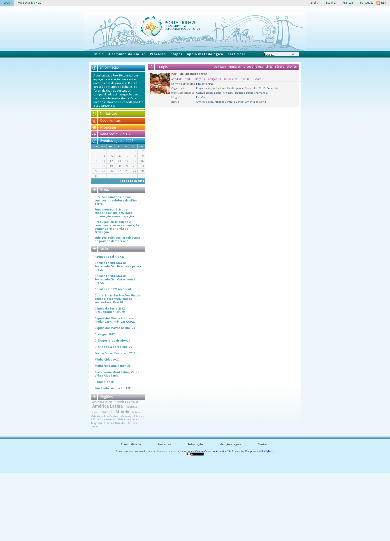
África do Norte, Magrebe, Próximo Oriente (114, 421)
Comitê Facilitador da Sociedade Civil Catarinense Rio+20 (115, 279)
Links (269, 66)
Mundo (122, 411)
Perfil (188, 79)
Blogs (259, 66)
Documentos (110, 120)
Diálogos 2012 (105, 334)
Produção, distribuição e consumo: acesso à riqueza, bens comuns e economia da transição (119, 227)
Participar (236, 54)
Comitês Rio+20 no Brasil (113, 289)
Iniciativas (108, 114)
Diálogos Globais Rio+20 (112, 340)
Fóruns (279, 66)
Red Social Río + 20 (29, 2)
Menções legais (230, 444)
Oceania (126, 416)
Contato (263, 444)
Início (98, 54)
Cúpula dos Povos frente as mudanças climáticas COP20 (115, 320)
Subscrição (195, 444)
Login (7, 2)
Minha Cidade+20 (107, 359)
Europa (106, 412)
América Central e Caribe (229, 101)
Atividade (220, 66)
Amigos (214, 79)
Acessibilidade (131, 444)
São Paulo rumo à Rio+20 (112, 388)
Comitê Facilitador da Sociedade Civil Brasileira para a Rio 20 (118, 266)
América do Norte (255, 101)
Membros (235, 66)
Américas (131, 406)
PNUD (261, 88)
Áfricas (132, 423)
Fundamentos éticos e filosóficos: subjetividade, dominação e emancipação (114, 213)
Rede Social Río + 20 (116, 134)
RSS (383, 2)
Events (257, 79)
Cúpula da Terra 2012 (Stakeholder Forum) (110, 310)
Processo (158, 54)
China (95, 412)
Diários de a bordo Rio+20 (113, 347)
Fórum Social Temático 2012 (115, 353)
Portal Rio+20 (181, 22)
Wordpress (250, 451)
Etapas (176, 54)
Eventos (292, 66)
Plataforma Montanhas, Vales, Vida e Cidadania (117, 373)
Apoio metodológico (205, 54)
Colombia (272, 88)
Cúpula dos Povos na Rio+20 (115, 328)
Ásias (95, 426)
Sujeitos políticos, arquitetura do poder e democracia (117, 239)
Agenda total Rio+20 (109, 256)
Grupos (248, 66)
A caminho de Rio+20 (126, 54)
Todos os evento (132, 181)
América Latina (204, 101)
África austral (106, 419)
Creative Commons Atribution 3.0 (213, 451)
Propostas (108, 127)
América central (102, 401)
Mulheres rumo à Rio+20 (112, 366)
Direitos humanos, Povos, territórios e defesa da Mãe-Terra (116, 200)
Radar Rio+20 (104, 382)
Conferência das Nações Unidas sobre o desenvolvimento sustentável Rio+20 (118, 299)
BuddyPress (267, 451)
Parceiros (164, 444)
